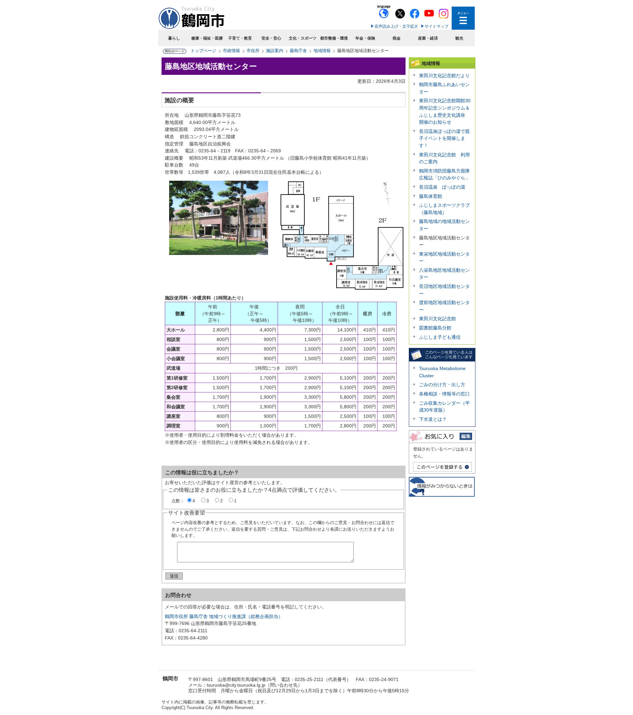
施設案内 (274, 50)
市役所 (253, 50)
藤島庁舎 (298, 50)
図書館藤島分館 (435, 327)
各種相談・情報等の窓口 (444, 393)
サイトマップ (436, 26)
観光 (459, 38)
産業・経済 (428, 38)
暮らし (174, 38)
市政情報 (231, 50)
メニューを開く (463, 18)
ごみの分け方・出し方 (442, 384)
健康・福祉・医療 (207, 38)
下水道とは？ (433, 419)
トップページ (203, 50)
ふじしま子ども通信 (440, 337)
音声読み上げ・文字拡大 (396, 26)
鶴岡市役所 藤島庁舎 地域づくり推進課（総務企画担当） (224, 616)
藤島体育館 (430, 196)
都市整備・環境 (334, 38)
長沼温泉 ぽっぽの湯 (442, 187)
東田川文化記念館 (437, 318)
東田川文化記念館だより (444, 75)
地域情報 (322, 50)
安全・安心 (271, 38)
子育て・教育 (240, 38)
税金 (397, 38)
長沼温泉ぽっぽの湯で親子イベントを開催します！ (444, 138)
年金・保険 (365, 38)
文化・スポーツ (302, 38)
